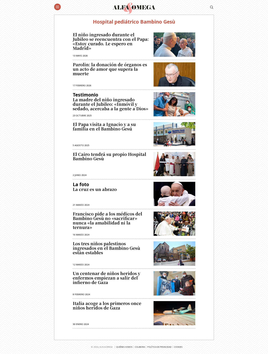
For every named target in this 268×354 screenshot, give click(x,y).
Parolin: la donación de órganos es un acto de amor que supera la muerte (110, 69)
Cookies (178, 346)
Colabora (140, 346)
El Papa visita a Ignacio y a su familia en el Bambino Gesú (104, 127)
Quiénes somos (124, 346)
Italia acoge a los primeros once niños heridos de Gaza (107, 306)
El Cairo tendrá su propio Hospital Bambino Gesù (109, 157)
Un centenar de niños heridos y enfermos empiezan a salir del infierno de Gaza (106, 278)
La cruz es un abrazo (95, 187)
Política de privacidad (159, 346)
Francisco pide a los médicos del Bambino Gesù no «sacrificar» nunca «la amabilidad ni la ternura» (107, 221)
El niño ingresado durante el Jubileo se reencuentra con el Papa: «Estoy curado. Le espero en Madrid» (111, 41)
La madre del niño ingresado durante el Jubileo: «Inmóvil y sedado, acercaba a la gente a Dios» (110, 101)
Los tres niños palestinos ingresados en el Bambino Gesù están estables (106, 248)
